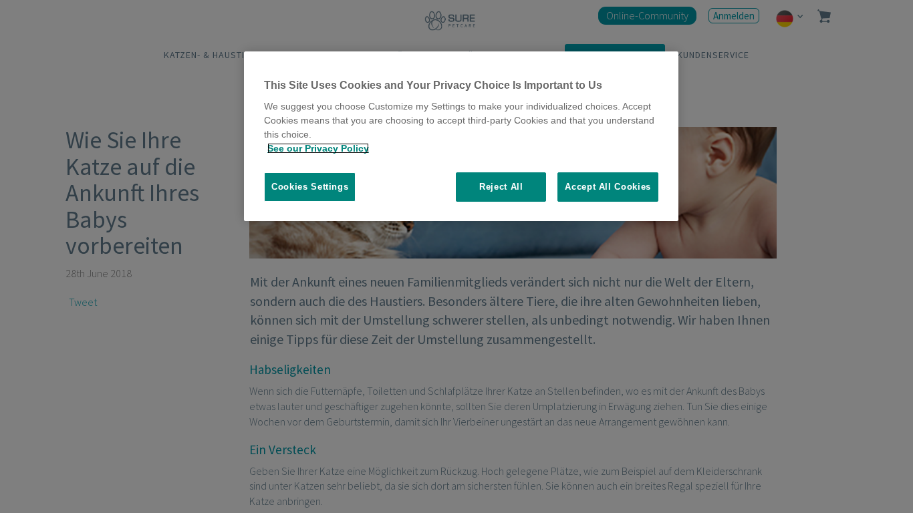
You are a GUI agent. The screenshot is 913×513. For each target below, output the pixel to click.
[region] (461, 136)
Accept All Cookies (608, 187)
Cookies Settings (309, 187)
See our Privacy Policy (318, 148)
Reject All (501, 187)
